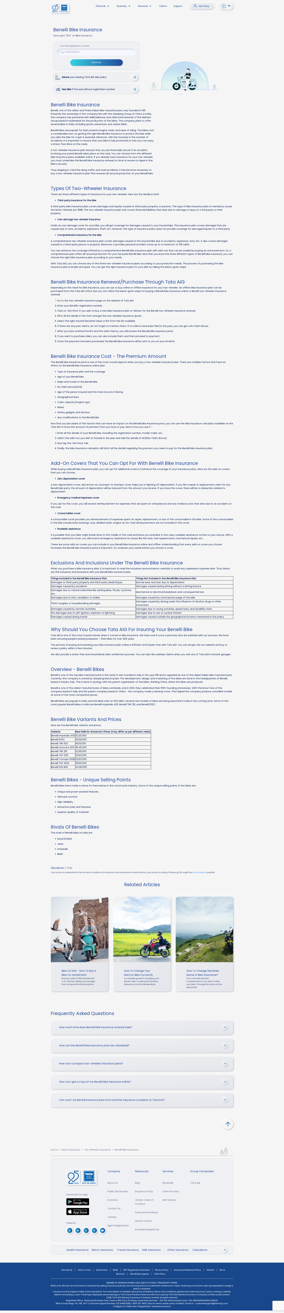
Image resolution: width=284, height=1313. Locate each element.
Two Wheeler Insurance (97, 1149)
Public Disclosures (117, 1191)
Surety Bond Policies (146, 1212)
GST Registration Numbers (136, 1270)
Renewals (168, 1183)
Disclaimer (67, 1270)
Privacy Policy (161, 1270)
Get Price (96, 62)
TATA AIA (195, 1183)
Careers (112, 1217)
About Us (112, 1183)
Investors (112, 1200)
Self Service (169, 1200)
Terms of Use (84, 1270)
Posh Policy (159, 1273)
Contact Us (113, 1208)
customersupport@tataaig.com (211, 1303)
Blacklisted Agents (139, 1273)
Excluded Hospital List (147, 1229)
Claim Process (171, 1191)
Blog (137, 1183)
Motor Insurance (71, 1149)
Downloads (101, 1270)
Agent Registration (118, 1225)
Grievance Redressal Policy (187, 1270)
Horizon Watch (143, 1221)
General (210, 1270)
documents (199, 872)
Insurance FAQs (144, 1191)
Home (54, 1149)
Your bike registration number (74, 45)
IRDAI (115, 1270)
